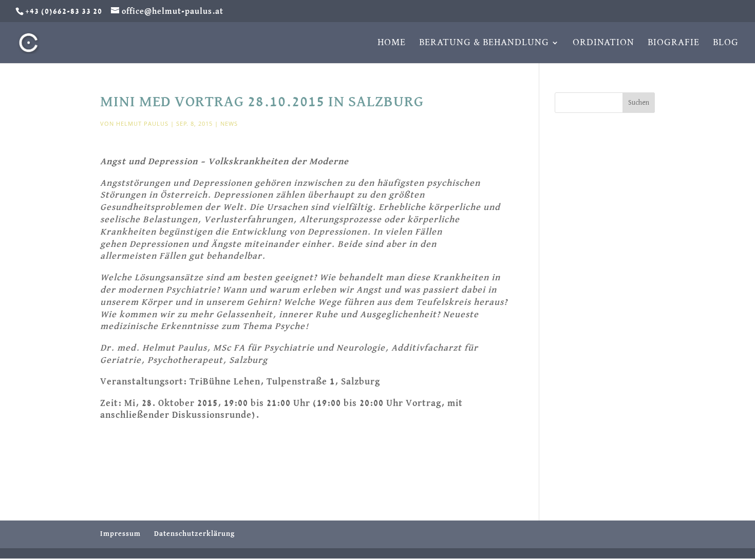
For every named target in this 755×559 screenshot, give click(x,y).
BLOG (726, 43)
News (229, 123)
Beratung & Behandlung (484, 43)
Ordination (603, 43)
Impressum (120, 533)
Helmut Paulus (142, 123)
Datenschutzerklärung (194, 533)
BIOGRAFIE (674, 43)
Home (392, 43)
